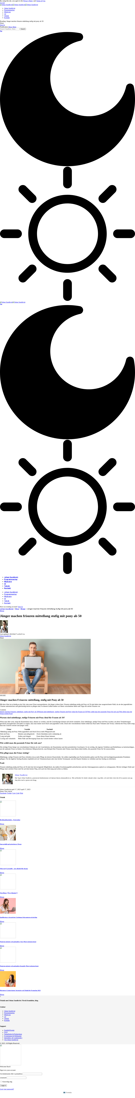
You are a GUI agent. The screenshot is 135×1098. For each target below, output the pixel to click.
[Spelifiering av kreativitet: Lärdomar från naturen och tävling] (8, 913)
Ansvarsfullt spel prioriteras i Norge (11, 844)
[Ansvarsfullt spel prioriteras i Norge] (8, 840)
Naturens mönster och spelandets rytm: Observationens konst (18, 941)
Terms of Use (40, 1)
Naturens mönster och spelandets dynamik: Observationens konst (19, 966)
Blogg (2, 611)
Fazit (11, 713)
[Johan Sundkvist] (19, 5)
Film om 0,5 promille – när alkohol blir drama (14, 868)
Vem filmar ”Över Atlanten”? (9, 893)
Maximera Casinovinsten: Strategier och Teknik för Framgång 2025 (20, 990)
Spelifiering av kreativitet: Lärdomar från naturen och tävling (18, 917)
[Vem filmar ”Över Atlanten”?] (8, 889)
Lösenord (3, 1078)
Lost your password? (7, 1089)
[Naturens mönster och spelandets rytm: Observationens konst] (8, 937)
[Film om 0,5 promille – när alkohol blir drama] (8, 864)
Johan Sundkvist (5, 636)
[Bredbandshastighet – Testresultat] (8, 816)
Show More (12, 27)
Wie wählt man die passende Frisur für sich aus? (103, 712)
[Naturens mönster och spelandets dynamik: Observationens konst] (8, 962)
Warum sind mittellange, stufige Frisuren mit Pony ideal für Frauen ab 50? (63, 712)
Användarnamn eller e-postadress (11, 1074)
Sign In (20, 607)
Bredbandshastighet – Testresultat (10, 820)
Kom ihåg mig (7, 1082)
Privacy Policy (28, 1)
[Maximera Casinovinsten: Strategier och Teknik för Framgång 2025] (8, 986)
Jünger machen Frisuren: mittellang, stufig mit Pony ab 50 (19, 712)
